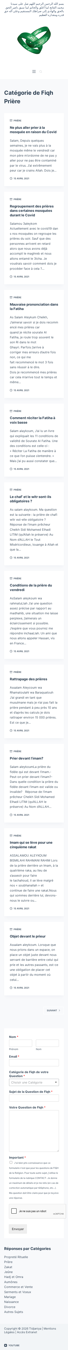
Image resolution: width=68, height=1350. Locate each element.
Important (17, 1157)
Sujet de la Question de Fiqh (31, 1092)
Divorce (9, 1307)
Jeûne (8, 1272)
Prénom (13, 1049)
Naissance (11, 1302)
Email (14, 1056)
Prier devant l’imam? (26, 758)
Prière (17, 120)
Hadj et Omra (13, 1277)
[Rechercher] (40, 71)
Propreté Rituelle (16, 1257)
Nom (13, 1037)
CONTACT (40, 1178)
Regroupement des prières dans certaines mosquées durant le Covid (32, 210)
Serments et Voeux (17, 1292)
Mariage (10, 1297)
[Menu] (34, 71)
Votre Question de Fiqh (27, 1107)
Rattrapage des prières (28, 679)
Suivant (52, 1010)
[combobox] (34, 1082)
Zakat (8, 1267)
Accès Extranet (27, 1332)
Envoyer (18, 1229)
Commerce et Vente (18, 1287)
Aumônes (10, 1282)
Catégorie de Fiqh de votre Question (29, 1074)
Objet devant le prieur (28, 936)
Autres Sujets (13, 1312)
